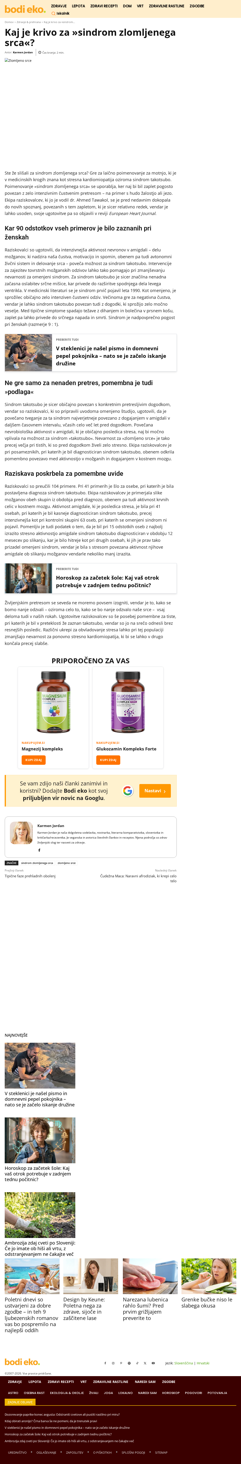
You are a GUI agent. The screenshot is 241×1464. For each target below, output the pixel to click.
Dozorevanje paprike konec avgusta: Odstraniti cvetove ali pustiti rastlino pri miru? (62, 1414)
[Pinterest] (121, 1363)
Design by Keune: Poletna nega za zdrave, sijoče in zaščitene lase (84, 1308)
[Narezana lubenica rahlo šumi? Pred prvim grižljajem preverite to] (150, 1276)
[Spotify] (129, 1363)
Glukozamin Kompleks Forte (126, 749)
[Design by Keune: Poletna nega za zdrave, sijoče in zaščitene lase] (90, 1276)
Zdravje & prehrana (29, 22)
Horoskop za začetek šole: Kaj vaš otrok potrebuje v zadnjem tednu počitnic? (107, 581)
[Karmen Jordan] (21, 837)
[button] (60, 13)
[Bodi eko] (25, 9)
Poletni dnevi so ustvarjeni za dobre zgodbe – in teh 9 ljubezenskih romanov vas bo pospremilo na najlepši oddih (31, 1315)
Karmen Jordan (23, 52)
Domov (9, 22)
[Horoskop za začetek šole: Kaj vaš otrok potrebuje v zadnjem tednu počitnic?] (40, 1140)
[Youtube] (153, 1363)
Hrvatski (203, 1363)
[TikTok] (137, 1363)
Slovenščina (183, 1363)
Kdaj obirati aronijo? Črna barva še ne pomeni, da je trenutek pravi (51, 1421)
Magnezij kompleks (42, 749)
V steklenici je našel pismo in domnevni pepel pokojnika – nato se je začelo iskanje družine (111, 356)
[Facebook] (39, 849)
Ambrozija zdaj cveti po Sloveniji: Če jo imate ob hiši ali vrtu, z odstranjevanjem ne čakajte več (40, 1248)
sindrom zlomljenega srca (37, 863)
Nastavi (155, 791)
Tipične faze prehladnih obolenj (30, 876)
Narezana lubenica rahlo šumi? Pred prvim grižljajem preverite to (145, 1308)
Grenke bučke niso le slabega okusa (206, 1302)
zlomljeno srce (67, 863)
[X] (145, 1363)
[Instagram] (113, 1363)
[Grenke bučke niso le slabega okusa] (208, 1276)
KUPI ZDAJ (33, 760)
